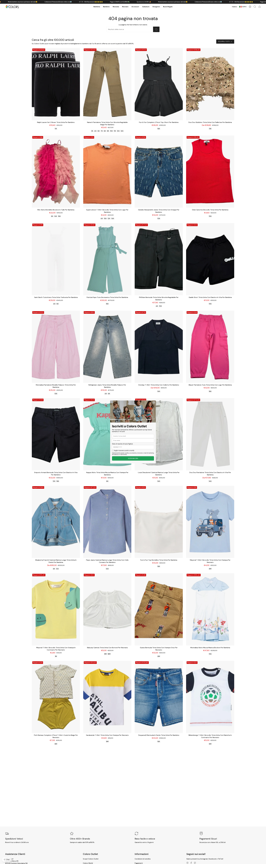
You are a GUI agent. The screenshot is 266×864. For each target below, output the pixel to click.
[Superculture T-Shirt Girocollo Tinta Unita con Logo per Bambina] (107, 172)
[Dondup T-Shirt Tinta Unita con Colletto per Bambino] (159, 347)
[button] (97, 6)
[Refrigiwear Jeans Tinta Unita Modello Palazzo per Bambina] (107, 347)
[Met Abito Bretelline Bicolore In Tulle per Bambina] (56, 172)
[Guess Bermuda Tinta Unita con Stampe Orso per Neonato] (159, 609)
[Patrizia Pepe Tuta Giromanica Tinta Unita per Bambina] (107, 259)
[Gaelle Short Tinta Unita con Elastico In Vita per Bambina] (210, 259)
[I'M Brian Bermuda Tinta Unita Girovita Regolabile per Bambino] (159, 259)
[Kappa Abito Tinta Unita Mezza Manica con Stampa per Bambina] (107, 434)
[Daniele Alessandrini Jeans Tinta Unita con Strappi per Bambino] (159, 172)
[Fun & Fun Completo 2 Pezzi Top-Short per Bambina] (159, 84)
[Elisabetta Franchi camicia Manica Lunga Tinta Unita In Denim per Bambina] (56, 522)
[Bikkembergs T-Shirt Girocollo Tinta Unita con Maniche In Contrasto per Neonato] (210, 697)
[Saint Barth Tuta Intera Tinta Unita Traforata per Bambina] (56, 259)
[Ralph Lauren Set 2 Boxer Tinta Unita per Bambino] (56, 84)
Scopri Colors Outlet (91, 859)
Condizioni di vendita (142, 859)
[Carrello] (259, 6)
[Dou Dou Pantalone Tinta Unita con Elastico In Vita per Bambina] (210, 434)
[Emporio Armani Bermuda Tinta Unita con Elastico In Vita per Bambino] (56, 434)
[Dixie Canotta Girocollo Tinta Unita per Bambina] (210, 172)
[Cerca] (156, 29)
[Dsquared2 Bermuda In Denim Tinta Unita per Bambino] (159, 697)
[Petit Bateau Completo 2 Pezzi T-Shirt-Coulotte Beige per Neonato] (56, 697)
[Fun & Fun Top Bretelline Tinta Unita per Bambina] (159, 522)
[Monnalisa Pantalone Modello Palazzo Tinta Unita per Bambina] (56, 347)
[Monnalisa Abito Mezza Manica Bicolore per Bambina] (210, 609)
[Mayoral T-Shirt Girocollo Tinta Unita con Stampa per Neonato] (210, 522)
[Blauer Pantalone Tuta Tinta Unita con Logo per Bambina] (210, 347)
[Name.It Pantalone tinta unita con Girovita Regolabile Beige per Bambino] (107, 84)
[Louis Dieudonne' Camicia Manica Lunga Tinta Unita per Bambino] (159, 434)
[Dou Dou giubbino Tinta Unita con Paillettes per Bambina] (210, 84)
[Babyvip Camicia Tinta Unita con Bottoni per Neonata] (107, 609)
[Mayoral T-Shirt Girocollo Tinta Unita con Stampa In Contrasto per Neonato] (56, 609)
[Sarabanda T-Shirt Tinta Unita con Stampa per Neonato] (107, 697)
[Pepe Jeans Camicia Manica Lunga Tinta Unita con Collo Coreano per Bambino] (107, 522)
